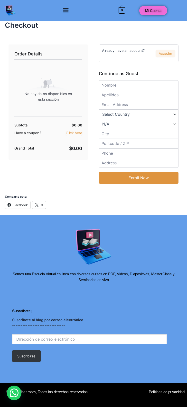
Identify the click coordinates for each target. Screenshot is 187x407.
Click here (74, 133)
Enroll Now (139, 177)
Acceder (165, 53)
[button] (66, 10)
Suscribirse (26, 356)
